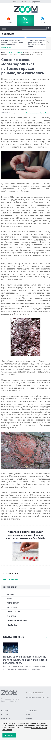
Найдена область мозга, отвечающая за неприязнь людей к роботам (12, 43)
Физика (10, 594)
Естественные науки (32, 113)
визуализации (16, 252)
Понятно (9, 735)
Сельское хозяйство (17, 621)
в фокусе (8, 34)
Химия (10, 599)
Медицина (12, 625)
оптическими (40, 239)
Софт (42, 23)
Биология (11, 616)
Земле (41, 361)
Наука (25, 23)
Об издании (6, 699)
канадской (30, 139)
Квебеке (45, 144)
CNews (13, 2)
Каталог (5, 711)
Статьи (19, 52)
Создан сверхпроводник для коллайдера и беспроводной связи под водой (38, 44)
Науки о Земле (44, 113)
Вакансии (5, 701)
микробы (44, 276)
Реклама (15, 699)
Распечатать (13, 579)
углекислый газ (8, 372)
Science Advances (40, 117)
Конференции (34, 2)
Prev (41, 637)
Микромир (12, 607)
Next (48, 43)
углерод (5, 274)
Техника (8, 23)
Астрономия (13, 603)
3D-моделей (18, 266)
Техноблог (31, 711)
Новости (5, 719)
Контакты (14, 701)
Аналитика (22, 2)
